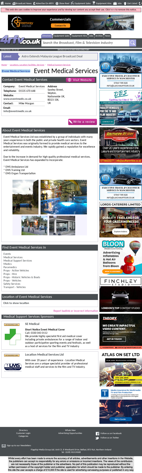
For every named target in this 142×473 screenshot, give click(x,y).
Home (8, 3)
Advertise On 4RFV (45, 3)
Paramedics (10, 267)
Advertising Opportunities (70, 433)
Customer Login (23, 433)
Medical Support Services (58, 65)
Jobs (120, 3)
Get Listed (132, 3)
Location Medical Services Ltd (44, 354)
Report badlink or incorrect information (76, 311)
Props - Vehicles (12, 280)
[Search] (132, 42)
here (112, 9)
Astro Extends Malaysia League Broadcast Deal (52, 56)
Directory (46, 36)
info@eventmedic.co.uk (17, 111)
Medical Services (13, 257)
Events (7, 254)
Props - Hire (10, 274)
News (107, 36)
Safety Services (11, 284)
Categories (23, 436)
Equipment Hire (103, 3)
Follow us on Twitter (110, 438)
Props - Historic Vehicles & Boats (21, 277)
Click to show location (16, 303)
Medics (7, 264)
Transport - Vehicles (14, 287)
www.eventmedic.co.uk (17, 99)
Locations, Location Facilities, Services (27, 65)
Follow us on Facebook (111, 433)
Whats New (70, 430)
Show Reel (64, 3)
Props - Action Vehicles (16, 270)
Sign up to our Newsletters (19, 446)
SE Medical (32, 324)
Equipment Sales (83, 3)
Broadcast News (24, 3)
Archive (99, 36)
